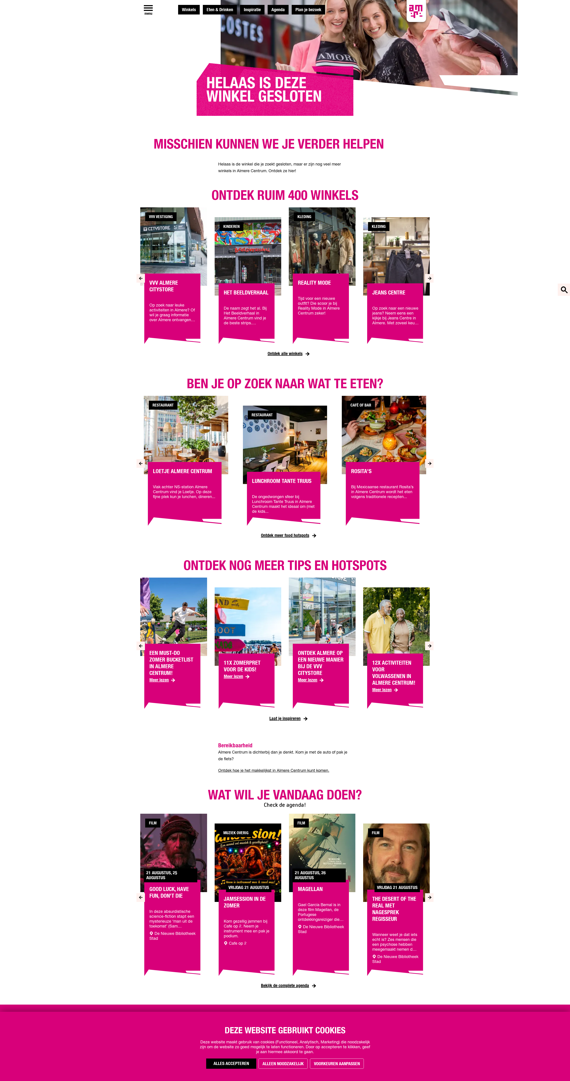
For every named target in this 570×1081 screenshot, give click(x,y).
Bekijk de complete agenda (285, 985)
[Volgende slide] (429, 278)
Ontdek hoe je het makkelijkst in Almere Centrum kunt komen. (273, 771)
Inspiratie (252, 10)
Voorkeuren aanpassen (337, 1064)
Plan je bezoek (308, 10)
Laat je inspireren (285, 718)
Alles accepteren (231, 1063)
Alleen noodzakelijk (283, 1064)
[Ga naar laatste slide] (140, 278)
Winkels (189, 10)
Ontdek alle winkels (285, 353)
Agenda (278, 10)
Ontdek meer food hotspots (285, 535)
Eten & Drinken (220, 10)
